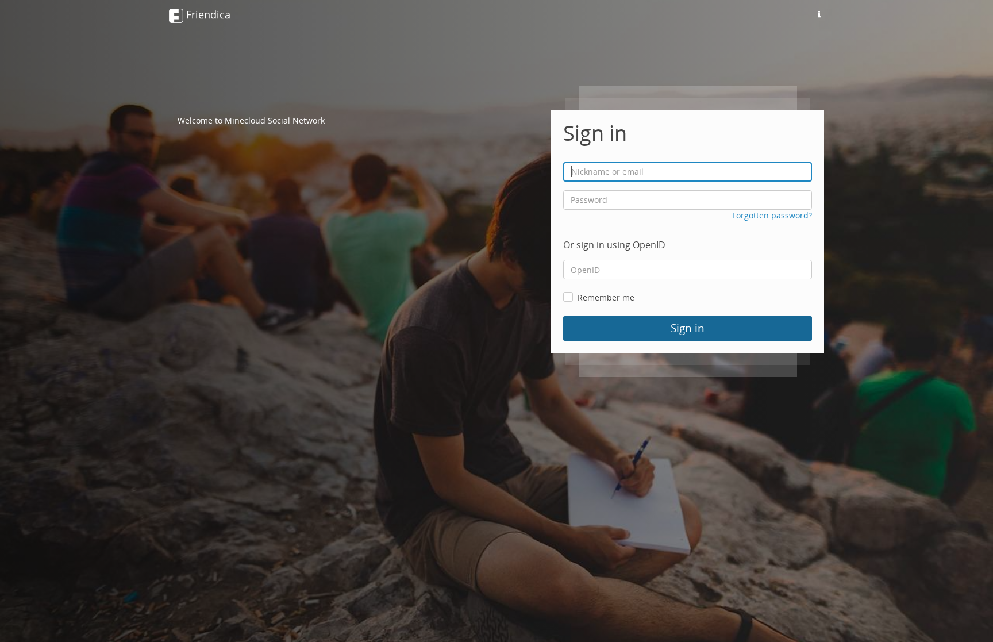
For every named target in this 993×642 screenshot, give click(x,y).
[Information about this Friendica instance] (819, 14)
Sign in (688, 328)
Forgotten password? (772, 215)
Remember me (606, 297)
